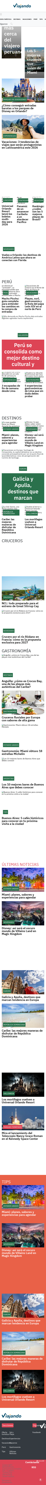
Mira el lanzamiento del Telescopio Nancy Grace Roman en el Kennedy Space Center (22, 1136)
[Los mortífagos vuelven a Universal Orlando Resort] (34, 511)
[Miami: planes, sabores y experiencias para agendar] (11, 426)
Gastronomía (15, 1447)
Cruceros (13, 1443)
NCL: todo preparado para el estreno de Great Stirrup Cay (20, 604)
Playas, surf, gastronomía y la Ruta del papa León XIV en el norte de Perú (34, 304)
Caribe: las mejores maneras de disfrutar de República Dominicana (9, 525)
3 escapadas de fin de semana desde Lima (11, 388)
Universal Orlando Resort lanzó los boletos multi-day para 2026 (7, 215)
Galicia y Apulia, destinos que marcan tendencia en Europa (23, 494)
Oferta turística (5, 1433)
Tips (41, 19)
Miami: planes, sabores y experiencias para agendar (10, 438)
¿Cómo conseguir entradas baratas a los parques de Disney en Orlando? (19, 108)
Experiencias (14, 1438)
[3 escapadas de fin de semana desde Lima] (11, 377)
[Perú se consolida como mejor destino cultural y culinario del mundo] (23, 327)
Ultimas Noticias (12, 1452)
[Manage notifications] (40, 1480)
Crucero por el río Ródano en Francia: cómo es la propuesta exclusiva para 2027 (21, 639)
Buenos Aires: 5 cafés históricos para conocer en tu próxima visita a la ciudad (23, 821)
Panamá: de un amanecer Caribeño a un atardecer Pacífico (23, 214)
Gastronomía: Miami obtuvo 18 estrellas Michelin (22, 752)
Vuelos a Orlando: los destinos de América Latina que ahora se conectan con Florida (21, 257)
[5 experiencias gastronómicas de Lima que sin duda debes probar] (34, 377)
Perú (35, 19)
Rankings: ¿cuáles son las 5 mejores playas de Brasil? (38, 212)
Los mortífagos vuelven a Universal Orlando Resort (34, 523)
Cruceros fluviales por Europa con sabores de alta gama (21, 718)
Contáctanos (32, 1462)
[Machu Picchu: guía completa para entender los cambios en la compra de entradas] (11, 290)
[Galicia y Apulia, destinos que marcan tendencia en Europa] (23, 461)
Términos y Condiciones (7, 1481)
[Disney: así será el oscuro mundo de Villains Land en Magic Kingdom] (34, 426)
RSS (34, 1467)
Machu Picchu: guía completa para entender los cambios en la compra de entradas (10, 305)
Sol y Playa (11, 1433)
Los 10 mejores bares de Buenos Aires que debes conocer (23, 785)
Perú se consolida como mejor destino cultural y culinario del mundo (23, 361)
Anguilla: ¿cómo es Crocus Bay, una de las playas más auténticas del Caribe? (22, 684)
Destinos (16, 19)
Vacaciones (27, 19)
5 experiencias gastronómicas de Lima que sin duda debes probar (34, 391)
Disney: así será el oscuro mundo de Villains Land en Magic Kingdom (34, 440)
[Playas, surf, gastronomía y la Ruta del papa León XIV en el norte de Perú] (34, 290)
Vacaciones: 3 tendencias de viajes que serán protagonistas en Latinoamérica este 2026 (22, 144)
